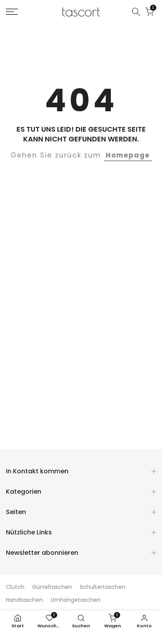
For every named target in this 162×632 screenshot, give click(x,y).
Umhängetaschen (76, 600)
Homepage (128, 155)
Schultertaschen (102, 587)
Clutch (15, 587)
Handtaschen (24, 600)
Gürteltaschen (52, 587)
